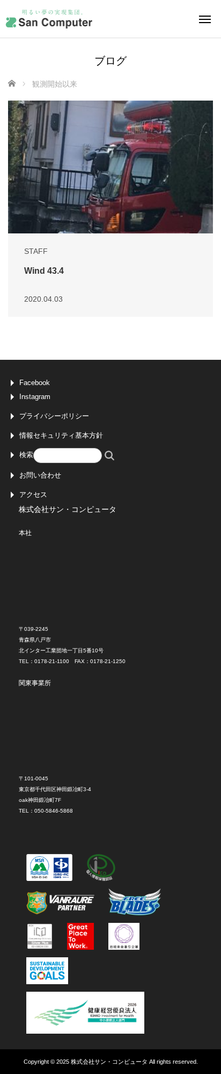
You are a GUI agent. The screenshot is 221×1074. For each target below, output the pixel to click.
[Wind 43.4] (110, 167)
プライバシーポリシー (54, 416)
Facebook (34, 383)
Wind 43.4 (44, 270)
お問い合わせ (40, 475)
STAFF (36, 251)
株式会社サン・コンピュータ (109, 1061)
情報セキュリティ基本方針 (61, 435)
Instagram (34, 397)
